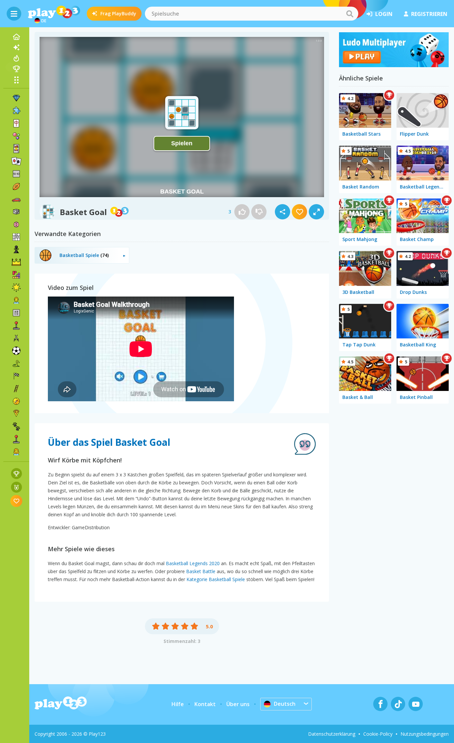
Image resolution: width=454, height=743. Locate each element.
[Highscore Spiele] (16, 473)
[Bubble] (16, 136)
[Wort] (16, 313)
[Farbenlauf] (394, 65)
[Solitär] (16, 161)
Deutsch (284, 703)
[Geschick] (16, 388)
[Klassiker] (16, 363)
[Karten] (16, 148)
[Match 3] (16, 98)
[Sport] (16, 186)
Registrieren (429, 14)
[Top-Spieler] (16, 68)
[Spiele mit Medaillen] (16, 487)
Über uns (238, 704)
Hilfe (177, 704)
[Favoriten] (16, 500)
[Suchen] (350, 14)
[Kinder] (16, 300)
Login (384, 14)
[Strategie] (16, 262)
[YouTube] (415, 704)
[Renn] (16, 376)
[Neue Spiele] (16, 47)
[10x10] (16, 174)
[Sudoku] (16, 237)
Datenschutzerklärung (331, 734)
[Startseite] (16, 37)
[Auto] (16, 199)
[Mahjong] (16, 123)
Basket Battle (200, 571)
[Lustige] (16, 287)
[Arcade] (16, 325)
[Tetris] (16, 275)
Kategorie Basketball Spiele (215, 579)
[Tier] (16, 426)
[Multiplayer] (16, 439)
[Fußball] (16, 350)
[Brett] (16, 211)
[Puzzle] (16, 110)
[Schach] (16, 249)
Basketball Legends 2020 (193, 563)
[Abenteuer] (16, 401)
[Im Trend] (16, 58)
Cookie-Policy (378, 734)
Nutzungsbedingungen (424, 734)
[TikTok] (398, 704)
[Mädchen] (16, 451)
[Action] (16, 338)
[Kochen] (16, 414)
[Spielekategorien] (16, 80)
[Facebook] (380, 704)
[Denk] (16, 224)
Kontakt (205, 704)
